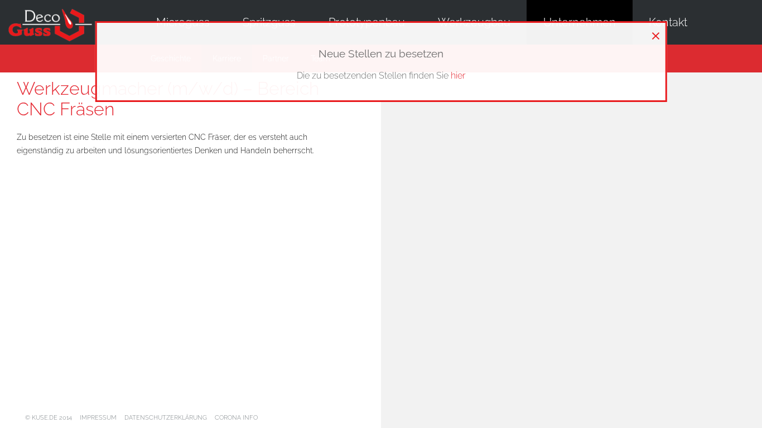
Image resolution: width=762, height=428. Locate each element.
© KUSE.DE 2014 (48, 417)
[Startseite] (58, 26)
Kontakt (668, 22)
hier (458, 75)
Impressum (98, 417)
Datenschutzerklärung (165, 417)
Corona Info (236, 417)
